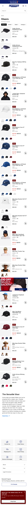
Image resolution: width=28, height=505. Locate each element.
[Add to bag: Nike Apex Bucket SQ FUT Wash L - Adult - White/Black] (25, 206)
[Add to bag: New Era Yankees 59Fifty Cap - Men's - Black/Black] (25, 69)
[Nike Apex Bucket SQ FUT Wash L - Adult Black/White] (6, 210)
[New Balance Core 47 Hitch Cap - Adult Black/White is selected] (2, 138)
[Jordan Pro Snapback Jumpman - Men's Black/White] (6, 306)
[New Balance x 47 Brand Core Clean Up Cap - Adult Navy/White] (14, 88)
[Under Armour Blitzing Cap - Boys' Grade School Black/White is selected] (2, 386)
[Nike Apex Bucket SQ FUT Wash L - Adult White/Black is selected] (2, 210)
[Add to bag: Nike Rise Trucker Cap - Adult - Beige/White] (25, 259)
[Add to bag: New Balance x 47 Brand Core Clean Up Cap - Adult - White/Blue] (25, 171)
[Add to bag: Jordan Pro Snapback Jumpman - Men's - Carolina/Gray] (25, 302)
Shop (4, 468)
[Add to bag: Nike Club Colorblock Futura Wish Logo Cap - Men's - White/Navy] (25, 243)
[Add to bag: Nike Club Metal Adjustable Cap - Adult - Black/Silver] (25, 319)
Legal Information (7, 472)
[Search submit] (25, 10)
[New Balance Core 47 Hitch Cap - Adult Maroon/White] (10, 138)
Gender (9, 24)
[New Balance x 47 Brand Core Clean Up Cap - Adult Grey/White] (10, 88)
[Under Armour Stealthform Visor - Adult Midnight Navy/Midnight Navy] (6, 40)
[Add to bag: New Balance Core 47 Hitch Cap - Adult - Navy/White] (25, 153)
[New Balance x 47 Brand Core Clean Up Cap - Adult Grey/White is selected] (2, 120)
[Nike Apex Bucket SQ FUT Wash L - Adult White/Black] (6, 227)
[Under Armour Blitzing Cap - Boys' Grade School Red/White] (6, 386)
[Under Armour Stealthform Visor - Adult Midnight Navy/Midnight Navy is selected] (2, 56)
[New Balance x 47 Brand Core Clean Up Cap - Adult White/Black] (10, 120)
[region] (14, 1)
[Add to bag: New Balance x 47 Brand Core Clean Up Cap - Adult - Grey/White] (25, 116)
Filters (3, 24)
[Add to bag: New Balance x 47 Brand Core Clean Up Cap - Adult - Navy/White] (25, 190)
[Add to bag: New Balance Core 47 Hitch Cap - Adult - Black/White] (25, 134)
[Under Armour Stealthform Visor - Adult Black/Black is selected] (2, 40)
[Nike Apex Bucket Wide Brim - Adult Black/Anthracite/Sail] (6, 354)
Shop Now (13, 501)
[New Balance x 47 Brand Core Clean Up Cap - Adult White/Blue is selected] (2, 175)
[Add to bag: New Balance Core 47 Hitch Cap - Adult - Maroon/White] (25, 334)
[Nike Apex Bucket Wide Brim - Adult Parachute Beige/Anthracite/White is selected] (2, 354)
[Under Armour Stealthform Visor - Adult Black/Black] (6, 56)
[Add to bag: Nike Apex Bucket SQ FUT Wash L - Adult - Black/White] (25, 223)
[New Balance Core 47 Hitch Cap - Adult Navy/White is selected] (2, 157)
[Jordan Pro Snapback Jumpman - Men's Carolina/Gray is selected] (2, 306)
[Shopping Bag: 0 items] (25, 6)
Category (23, 24)
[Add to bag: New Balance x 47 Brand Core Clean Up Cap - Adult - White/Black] (25, 84)
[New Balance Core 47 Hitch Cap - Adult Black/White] (6, 157)
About (4, 464)
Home (2, 15)
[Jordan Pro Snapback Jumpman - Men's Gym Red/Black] (10, 306)
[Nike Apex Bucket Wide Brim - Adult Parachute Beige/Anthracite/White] (6, 275)
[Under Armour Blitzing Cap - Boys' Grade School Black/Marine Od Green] (10, 386)
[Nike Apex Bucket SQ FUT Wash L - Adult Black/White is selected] (2, 227)
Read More (5, 416)
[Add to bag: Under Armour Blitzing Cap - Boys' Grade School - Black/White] (25, 382)
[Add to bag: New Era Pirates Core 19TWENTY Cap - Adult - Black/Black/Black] (25, 368)
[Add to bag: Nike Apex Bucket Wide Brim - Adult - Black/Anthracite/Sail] (25, 270)
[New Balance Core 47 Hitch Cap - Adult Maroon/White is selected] (2, 338)
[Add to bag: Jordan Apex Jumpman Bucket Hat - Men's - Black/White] (25, 101)
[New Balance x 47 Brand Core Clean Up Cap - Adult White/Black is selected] (2, 88)
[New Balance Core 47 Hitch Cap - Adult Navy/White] (6, 138)
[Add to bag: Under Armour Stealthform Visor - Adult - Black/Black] (25, 36)
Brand (16, 24)
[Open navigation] (3, 6)
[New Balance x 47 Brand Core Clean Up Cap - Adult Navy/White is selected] (2, 194)
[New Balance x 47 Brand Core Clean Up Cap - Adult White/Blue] (6, 88)
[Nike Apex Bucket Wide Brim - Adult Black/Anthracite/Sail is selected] (2, 275)
